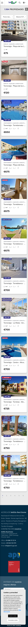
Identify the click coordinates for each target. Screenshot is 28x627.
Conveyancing (12, 523)
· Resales (7, 518)
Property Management (20, 521)
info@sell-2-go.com (11, 546)
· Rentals (12, 518)
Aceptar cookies (12, 616)
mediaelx (18, 625)
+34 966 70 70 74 (10, 540)
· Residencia (9, 521)
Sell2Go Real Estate (12, 2)
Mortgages (10, 526)
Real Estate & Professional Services (11, 516)
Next (25, 31)
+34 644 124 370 (11, 543)
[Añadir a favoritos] (24, 22)
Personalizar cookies (13, 620)
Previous (3, 31)
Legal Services (20, 518)
